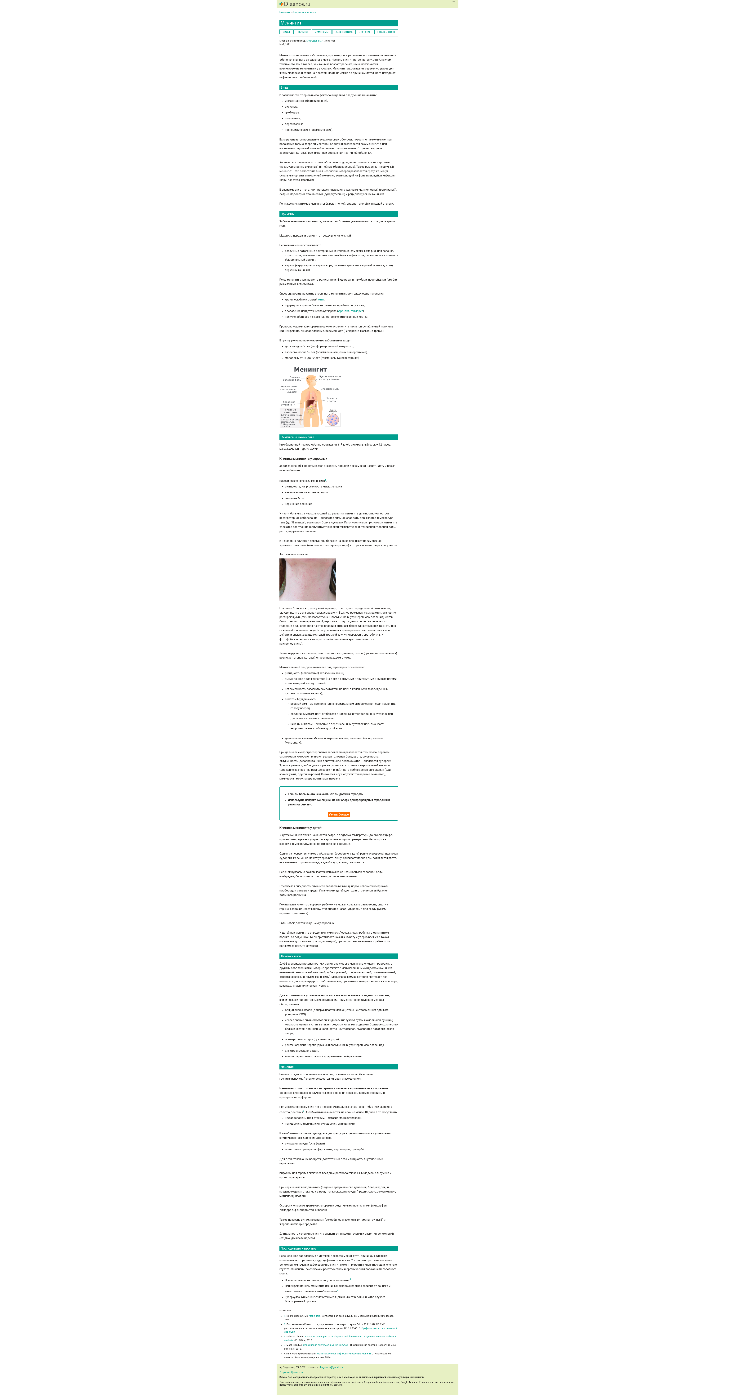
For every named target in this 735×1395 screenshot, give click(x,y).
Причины (302, 31)
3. (285, 1336)
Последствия (386, 31)
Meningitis (314, 1316)
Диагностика (344, 31)
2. (285, 1324)
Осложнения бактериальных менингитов (325, 1345)
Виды (286, 31)
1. (285, 1316)
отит (321, 299)
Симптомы (321, 31)
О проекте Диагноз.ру (291, 1372)
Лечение (365, 31)
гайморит (357, 311)
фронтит (343, 311)
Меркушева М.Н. (315, 40)
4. (285, 1345)
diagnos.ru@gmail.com (331, 1367)
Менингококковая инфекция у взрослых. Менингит (344, 1353)
